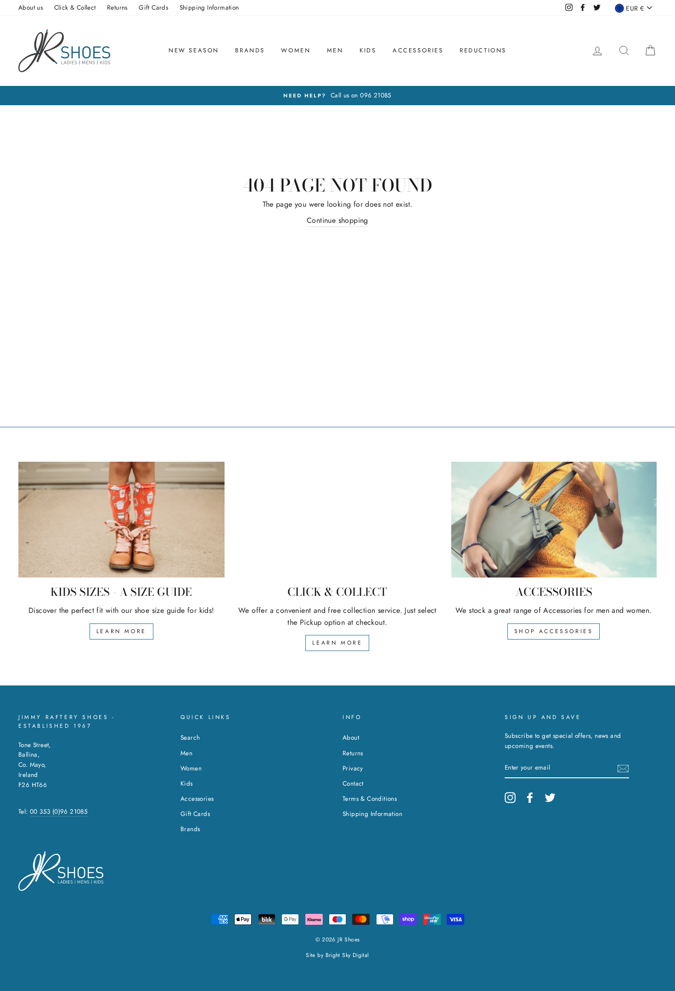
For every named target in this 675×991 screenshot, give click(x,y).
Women (295, 50)
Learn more (121, 631)
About (351, 737)
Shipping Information (209, 7)
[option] (337, 96)
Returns (117, 7)
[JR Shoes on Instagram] (510, 797)
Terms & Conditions (370, 798)
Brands (250, 50)
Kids (368, 50)
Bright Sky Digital (347, 955)
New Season (194, 50)
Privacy (353, 768)
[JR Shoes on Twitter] (550, 797)
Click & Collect (75, 7)
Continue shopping (337, 220)
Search (190, 737)
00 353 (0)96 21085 (59, 811)
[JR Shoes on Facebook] (529, 797)
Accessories (418, 50)
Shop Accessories (553, 631)
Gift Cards (153, 7)
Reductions (483, 50)
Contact (353, 783)
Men (335, 50)
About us (30, 7)
